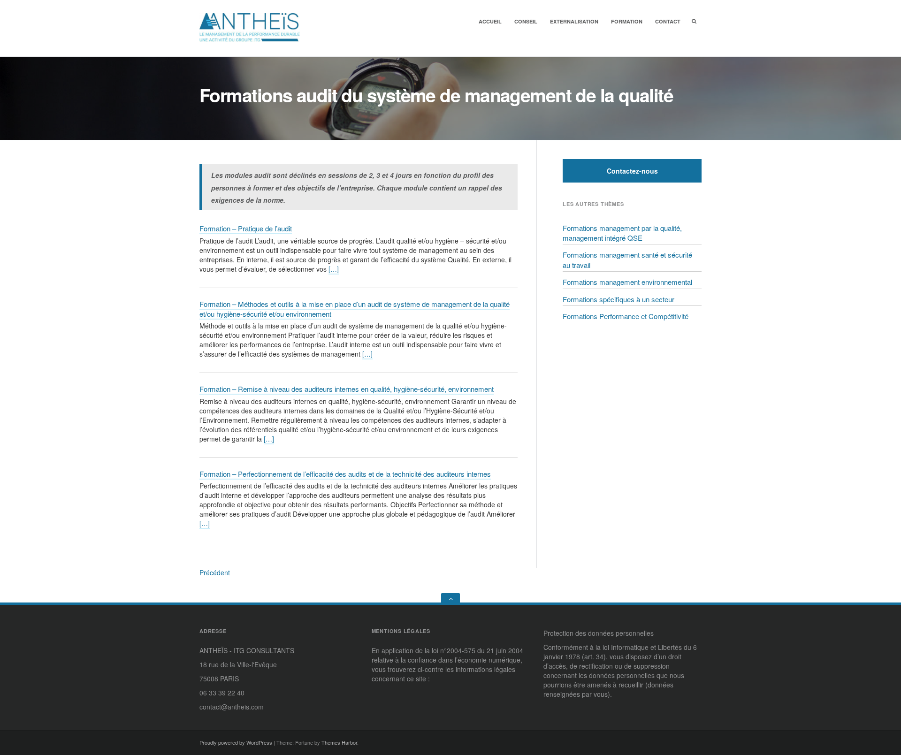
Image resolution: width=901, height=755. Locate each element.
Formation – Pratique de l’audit (245, 228)
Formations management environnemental (627, 282)
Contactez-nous (632, 170)
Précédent (214, 572)
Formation (626, 21)
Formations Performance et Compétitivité (625, 316)
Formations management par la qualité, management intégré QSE (622, 233)
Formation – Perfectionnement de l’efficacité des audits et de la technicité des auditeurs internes (345, 474)
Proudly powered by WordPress (235, 742)
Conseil (525, 21)
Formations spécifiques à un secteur (618, 299)
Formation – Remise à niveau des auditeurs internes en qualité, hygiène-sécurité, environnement (346, 389)
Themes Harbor (339, 742)
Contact (667, 21)
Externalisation (574, 21)
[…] (333, 269)
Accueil (490, 21)
